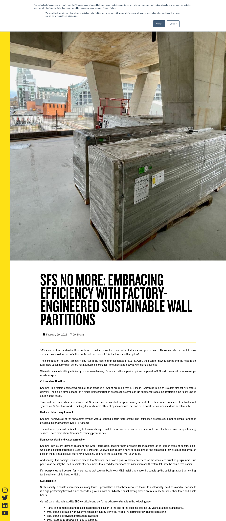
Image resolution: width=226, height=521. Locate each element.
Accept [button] (159, 23)
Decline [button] (173, 23)
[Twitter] (5, 498)
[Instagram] (5, 490)
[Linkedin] (5, 505)
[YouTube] (5, 513)
